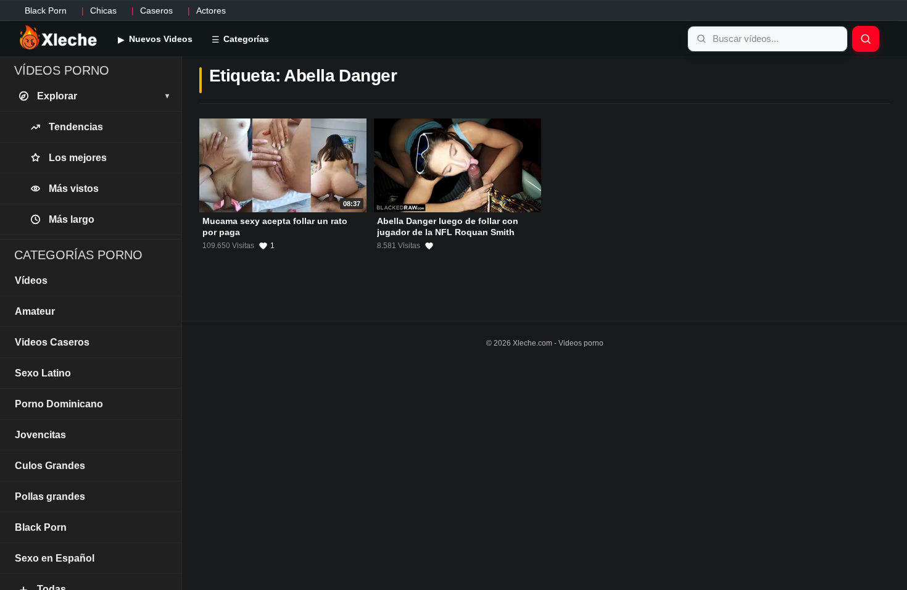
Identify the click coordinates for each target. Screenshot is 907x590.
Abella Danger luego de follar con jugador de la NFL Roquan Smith (447, 226)
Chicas (103, 10)
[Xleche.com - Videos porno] (58, 38)
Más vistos (74, 188)
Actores (211, 10)
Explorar (103, 96)
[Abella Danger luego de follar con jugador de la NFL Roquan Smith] (457, 165)
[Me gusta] (429, 245)
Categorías (245, 39)
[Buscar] (865, 39)
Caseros (156, 10)
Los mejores (78, 157)
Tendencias (76, 127)
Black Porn (46, 10)
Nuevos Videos (159, 39)
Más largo (71, 219)
